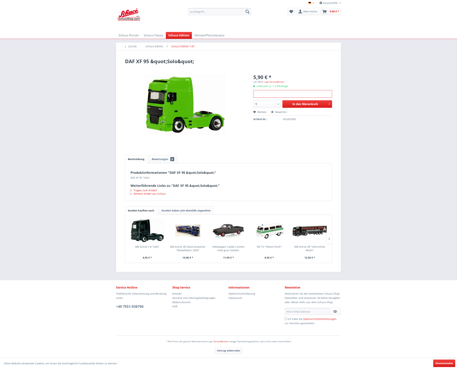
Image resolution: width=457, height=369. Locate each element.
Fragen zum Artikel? (145, 190)
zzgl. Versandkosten (274, 81)
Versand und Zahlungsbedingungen (193, 298)
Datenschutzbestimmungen (320, 319)
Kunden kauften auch (141, 210)
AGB (174, 306)
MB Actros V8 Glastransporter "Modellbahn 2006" (187, 248)
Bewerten (281, 112)
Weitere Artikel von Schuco (149, 193)
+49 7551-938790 (130, 306)
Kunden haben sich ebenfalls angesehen (186, 210)
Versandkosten (220, 341)
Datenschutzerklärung (241, 293)
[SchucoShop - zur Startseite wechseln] (129, 19)
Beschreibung (136, 159)
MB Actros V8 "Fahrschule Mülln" (309, 248)
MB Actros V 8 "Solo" (147, 246)
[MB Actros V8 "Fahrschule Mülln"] (309, 230)
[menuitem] (219, 11)
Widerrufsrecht (181, 302)
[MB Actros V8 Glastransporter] (188, 230)
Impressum (235, 298)
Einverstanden (444, 363)
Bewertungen (162, 159)
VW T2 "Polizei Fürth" (269, 246)
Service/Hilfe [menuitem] (330, 3)
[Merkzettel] (291, 11)
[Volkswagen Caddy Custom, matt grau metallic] (228, 230)
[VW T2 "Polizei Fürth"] (269, 230)
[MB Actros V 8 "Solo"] (147, 230)
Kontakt (176, 293)
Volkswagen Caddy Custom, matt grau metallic (228, 248)
